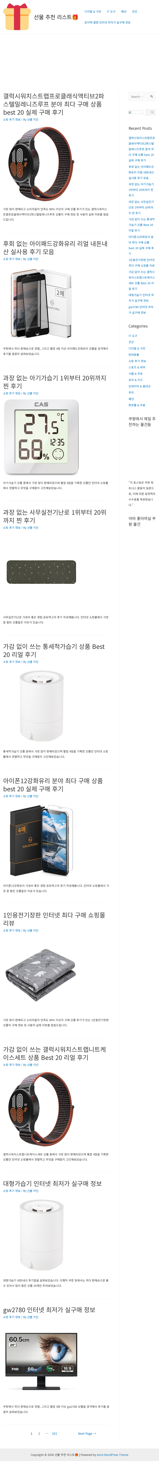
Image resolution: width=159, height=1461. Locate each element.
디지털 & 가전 (92, 11)
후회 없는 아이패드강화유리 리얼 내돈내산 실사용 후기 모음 (55, 247)
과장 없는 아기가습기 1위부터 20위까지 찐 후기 (54, 381)
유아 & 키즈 (136, 380)
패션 (123, 11)
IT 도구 (111, 11)
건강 (134, 11)
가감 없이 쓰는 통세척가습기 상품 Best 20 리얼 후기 (54, 650)
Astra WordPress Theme (112, 1455)
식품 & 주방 (136, 373)
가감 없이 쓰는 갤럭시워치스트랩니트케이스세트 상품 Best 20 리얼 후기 (54, 1053)
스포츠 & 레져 (137, 367)
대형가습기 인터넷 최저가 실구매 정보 (52, 1183)
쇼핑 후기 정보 (11, 119)
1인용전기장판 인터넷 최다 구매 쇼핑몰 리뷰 (54, 918)
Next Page (87, 1433)
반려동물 (134, 354)
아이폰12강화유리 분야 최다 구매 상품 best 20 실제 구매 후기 (53, 784)
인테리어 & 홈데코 (140, 386)
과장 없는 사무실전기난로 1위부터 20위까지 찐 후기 (54, 516)
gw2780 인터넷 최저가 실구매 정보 (49, 1309)
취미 (131, 392)
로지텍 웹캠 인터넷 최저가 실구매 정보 (107, 22)
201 (54, 1433)
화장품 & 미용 (137, 405)
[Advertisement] (79, 57)
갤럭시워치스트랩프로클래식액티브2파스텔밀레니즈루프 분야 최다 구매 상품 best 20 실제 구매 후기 (53, 104)
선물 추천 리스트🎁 (56, 17)
